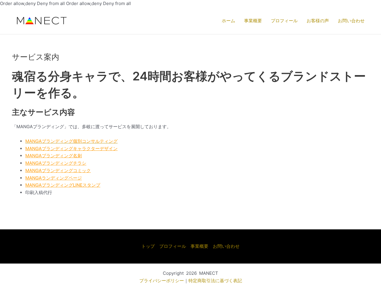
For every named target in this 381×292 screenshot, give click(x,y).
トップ (148, 246)
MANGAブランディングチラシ (55, 163)
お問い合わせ (351, 20)
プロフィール (284, 20)
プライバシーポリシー (161, 280)
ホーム (228, 20)
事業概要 (253, 20)
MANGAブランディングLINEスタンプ (62, 185)
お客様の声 (318, 20)
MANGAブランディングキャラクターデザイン (71, 148)
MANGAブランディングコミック (58, 170)
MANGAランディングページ (53, 178)
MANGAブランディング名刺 (53, 155)
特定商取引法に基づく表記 (215, 280)
